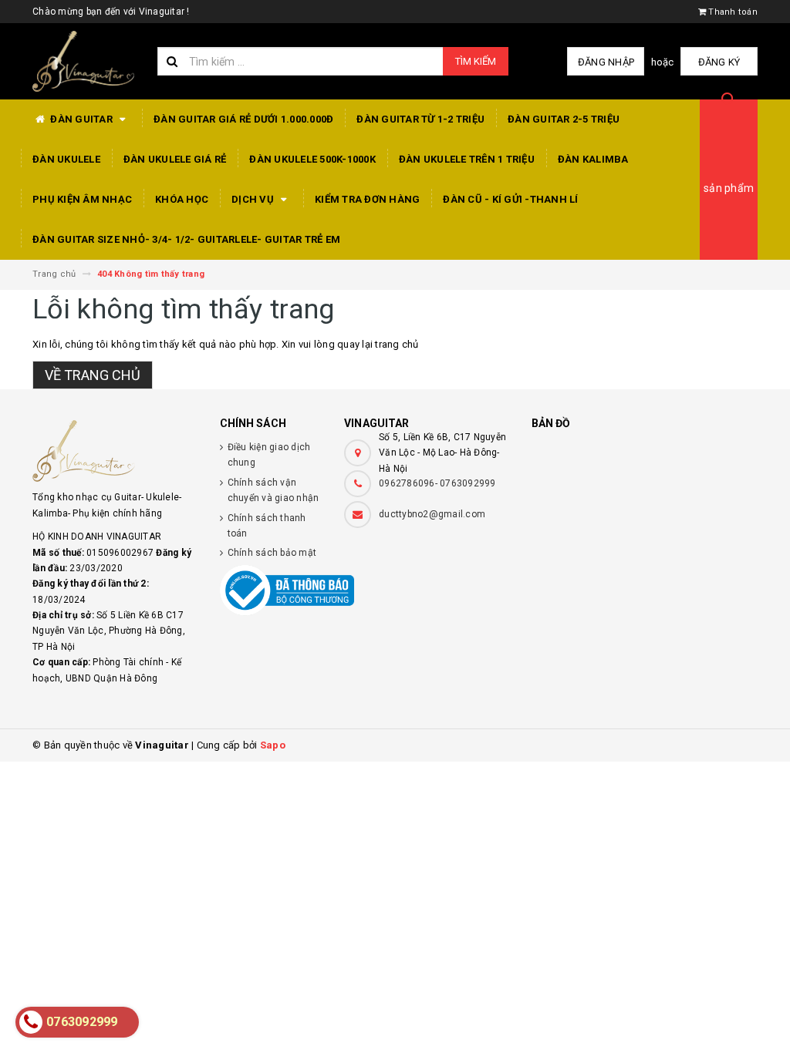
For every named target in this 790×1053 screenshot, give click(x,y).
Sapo (272, 745)
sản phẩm (729, 188)
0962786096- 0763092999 (437, 483)
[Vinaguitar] (114, 450)
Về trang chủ (92, 375)
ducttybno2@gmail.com (432, 514)
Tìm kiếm (475, 61)
